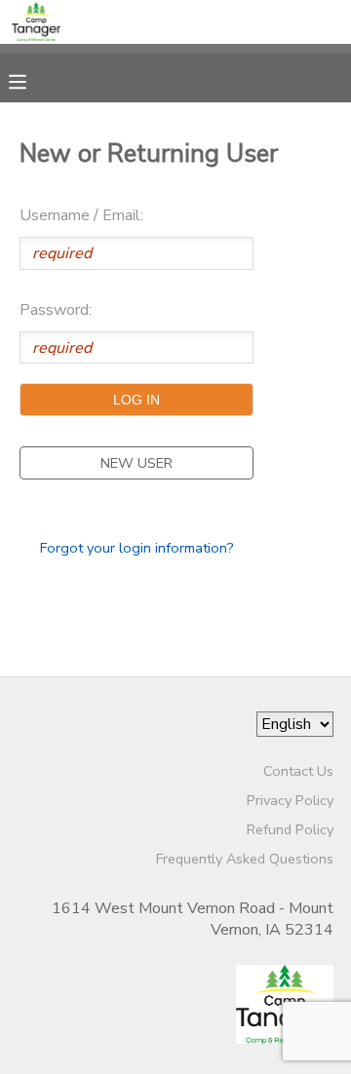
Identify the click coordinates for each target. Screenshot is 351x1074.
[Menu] (32, 80)
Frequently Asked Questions (244, 858)
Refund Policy (290, 829)
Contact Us (298, 771)
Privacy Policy (290, 800)
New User (136, 463)
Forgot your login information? (137, 547)
